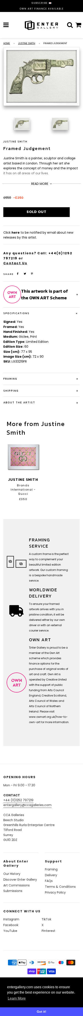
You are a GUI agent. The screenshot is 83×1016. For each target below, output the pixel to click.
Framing (51, 869)
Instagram (11, 919)
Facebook (10, 925)
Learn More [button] (17, 998)
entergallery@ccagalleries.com (27, 805)
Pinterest (48, 931)
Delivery (51, 875)
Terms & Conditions (60, 886)
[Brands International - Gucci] (23, 456)
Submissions (12, 891)
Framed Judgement (27, 148)
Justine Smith (26, 43)
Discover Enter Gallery (20, 879)
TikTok (46, 919)
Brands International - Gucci (23, 489)
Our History (11, 874)
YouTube (10, 931)
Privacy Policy (55, 892)
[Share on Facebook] (18, 273)
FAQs (49, 881)
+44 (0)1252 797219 (18, 800)
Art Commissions (16, 885)
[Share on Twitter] (25, 273)
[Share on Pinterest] (32, 273)
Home (6, 43)
